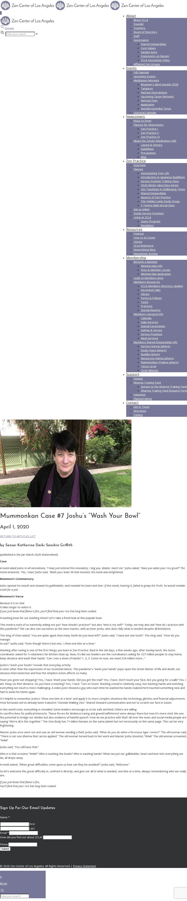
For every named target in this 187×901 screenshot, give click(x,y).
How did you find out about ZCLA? (21, 837)
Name (5, 817)
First (32, 824)
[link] (36, 34)
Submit (5, 849)
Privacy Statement (84, 866)
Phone (4, 844)
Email (4, 833)
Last (32, 828)
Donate (9, 28)
